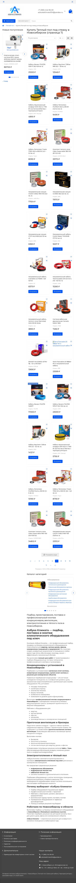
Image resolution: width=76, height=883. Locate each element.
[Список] (72, 38)
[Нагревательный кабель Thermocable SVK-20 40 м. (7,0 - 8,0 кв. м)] (62, 264)
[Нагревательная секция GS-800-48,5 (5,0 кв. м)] (62, 179)
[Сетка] (68, 38)
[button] (10, 77)
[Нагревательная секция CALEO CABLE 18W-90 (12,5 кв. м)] (38, 179)
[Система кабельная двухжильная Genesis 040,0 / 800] (62, 307)
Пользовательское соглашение (15, 846)
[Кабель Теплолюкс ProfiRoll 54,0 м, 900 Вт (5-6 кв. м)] (38, 477)
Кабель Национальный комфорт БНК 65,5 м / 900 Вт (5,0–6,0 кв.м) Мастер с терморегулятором (62, 447)
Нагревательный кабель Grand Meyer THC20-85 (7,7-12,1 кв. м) (62, 236)
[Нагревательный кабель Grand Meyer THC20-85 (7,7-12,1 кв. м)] (62, 222)
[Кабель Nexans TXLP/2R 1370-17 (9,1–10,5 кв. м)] (62, 392)
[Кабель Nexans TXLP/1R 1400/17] (38, 392)
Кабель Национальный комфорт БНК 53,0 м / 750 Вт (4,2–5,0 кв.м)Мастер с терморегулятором (37, 108)
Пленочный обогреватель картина (60, 587)
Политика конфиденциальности (15, 841)
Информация (10, 832)
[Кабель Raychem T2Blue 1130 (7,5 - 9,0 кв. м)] (38, 432)
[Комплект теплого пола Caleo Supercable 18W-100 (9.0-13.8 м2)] (38, 519)
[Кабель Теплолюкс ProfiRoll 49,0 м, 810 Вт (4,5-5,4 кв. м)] (62, 92)
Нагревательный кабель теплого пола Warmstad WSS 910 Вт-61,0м (37, 321)
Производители (46, 836)
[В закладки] (22, 35)
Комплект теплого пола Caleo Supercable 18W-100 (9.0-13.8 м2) (37, 533)
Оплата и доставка (10, 838)
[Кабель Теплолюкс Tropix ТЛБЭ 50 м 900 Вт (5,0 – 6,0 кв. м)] (62, 477)
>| (55, 565)
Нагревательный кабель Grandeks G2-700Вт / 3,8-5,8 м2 (37, 279)
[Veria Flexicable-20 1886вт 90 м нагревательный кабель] (62, 349)
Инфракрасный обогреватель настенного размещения (58, 590)
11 (46, 565)
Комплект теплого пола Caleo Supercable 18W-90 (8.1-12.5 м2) (62, 151)
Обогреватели (53, 580)
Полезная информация (51, 832)
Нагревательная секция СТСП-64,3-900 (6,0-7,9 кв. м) (37, 236)
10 (69, 561)
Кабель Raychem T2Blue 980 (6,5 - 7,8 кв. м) (61, 65)
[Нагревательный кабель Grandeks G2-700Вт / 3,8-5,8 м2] (38, 264)
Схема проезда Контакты (49, 838)
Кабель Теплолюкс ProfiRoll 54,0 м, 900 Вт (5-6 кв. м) (37, 491)
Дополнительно (11, 851)
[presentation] (2, 54)
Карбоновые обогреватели (57, 598)
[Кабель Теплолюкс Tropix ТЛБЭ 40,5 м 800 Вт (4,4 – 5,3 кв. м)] (38, 137)
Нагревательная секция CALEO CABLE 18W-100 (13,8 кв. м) (62, 533)
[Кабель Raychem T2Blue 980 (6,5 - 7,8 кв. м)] (62, 52)
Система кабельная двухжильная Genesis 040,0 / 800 (61, 321)
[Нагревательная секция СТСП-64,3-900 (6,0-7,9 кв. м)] (38, 222)
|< (30, 561)
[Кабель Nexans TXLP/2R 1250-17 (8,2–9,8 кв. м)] (38, 52)
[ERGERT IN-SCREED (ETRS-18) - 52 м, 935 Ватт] (38, 349)
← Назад (5, 81)
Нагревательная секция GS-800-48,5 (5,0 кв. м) (62, 193)
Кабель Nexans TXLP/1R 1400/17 (36, 405)
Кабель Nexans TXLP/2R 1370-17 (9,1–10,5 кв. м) (61, 405)
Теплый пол (10, 25)
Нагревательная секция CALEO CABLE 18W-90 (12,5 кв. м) (37, 194)
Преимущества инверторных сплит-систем (19, 854)
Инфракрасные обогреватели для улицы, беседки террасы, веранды (60, 601)
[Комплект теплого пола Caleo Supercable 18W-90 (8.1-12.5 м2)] (62, 137)
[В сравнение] (22, 39)
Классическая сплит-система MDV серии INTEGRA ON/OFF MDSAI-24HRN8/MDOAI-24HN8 (13, 58)
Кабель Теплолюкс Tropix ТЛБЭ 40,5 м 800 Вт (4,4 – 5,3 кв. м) (37, 151)
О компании (8, 836)
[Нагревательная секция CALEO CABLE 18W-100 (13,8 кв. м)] (62, 519)
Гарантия (7, 844)
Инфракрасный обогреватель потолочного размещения (58, 584)
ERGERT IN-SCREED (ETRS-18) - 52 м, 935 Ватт (37, 363)
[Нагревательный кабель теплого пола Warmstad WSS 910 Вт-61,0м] (38, 307)
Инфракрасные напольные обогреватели (57, 595)
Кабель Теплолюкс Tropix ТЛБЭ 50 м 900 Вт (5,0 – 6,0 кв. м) (62, 491)
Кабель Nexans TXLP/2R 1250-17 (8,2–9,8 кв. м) (36, 65)
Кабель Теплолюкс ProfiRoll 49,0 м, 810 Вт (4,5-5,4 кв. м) (61, 107)
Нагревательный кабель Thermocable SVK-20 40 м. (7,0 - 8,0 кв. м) (62, 279)
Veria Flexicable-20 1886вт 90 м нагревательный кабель (62, 363)
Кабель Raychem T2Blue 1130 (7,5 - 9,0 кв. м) (37, 445)
